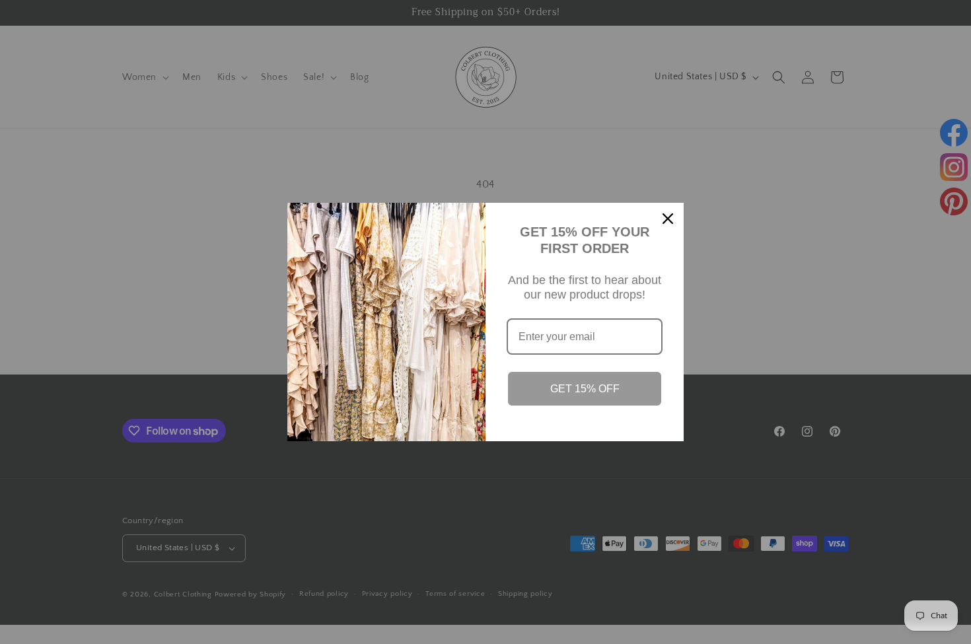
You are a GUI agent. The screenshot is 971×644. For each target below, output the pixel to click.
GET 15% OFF (585, 388)
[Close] (668, 218)
